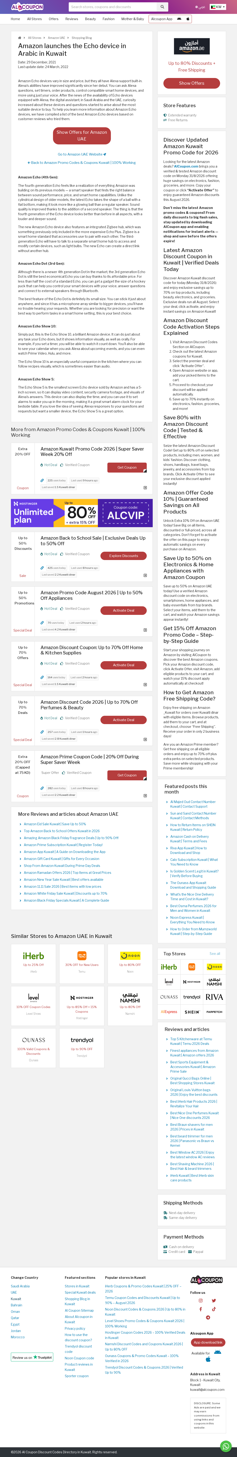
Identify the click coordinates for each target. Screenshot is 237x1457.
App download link (208, 1342)
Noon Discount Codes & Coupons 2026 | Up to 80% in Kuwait (145, 1312)
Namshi (130, 1013)
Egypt (15, 1324)
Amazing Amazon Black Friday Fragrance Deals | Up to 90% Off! (71, 838)
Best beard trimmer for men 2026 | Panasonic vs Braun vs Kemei (192, 1140)
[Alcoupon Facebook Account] (200, 1308)
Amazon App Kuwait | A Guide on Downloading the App (65, 852)
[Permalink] (42, 480)
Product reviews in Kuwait (79, 1367)
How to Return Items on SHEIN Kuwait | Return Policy (192, 827)
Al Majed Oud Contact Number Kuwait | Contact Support (193, 804)
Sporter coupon (77, 1376)
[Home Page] (27, 7)
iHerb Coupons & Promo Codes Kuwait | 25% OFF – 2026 (143, 1288)
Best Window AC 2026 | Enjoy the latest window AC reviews (192, 1155)
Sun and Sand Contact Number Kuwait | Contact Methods (193, 816)
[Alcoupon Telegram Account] (208, 1317)
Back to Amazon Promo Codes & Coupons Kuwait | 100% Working (83, 162)
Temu (81, 971)
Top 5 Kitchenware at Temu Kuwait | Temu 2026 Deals (191, 1041)
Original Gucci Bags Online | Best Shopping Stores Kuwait (192, 1081)
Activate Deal (123, 610)
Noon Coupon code (79, 1358)
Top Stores (174, 953)
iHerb (33, 971)
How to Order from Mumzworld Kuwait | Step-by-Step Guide (193, 931)
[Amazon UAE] (192, 46)
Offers (54, 19)
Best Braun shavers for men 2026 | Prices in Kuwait (191, 1127)
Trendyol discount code (78, 1349)
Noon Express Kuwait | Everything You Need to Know (192, 920)
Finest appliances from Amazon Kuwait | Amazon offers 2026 (194, 1053)
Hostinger (82, 1018)
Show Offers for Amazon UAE (82, 136)
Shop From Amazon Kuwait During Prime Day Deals (62, 866)
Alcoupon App (161, 19)
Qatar (15, 1318)
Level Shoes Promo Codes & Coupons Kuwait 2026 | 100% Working (144, 1323)
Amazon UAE (56, 38)
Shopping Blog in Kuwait (77, 1301)
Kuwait (16, 1299)
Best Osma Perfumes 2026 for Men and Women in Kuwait (193, 908)
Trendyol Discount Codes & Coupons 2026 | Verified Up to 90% (144, 1370)
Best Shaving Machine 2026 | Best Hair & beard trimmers (192, 1166)
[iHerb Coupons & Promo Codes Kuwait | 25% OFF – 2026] (33, 955)
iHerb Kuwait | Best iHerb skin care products (192, 1178)
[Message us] (226, 1446)
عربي (201, 7)
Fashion (109, 19)
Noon (130, 971)
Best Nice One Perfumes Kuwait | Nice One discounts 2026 (194, 1115)
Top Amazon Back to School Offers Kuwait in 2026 (62, 831)
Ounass (33, 1060)
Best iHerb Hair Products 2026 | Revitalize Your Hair (193, 1104)
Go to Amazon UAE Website (80, 154)
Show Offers (191, 83)
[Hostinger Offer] (82, 513)
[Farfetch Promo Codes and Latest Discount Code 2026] (214, 1011)
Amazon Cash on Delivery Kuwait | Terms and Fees (189, 839)
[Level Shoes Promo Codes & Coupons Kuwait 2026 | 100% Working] (33, 997)
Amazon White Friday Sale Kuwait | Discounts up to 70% (65, 893)
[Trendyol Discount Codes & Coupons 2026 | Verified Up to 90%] (82, 1040)
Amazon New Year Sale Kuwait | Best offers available (63, 879)
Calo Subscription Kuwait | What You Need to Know (194, 862)
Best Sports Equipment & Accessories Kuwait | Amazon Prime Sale (192, 1066)
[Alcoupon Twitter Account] (214, 1300)
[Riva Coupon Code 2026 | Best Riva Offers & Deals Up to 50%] (214, 996)
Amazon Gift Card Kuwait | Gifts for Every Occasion (61, 859)
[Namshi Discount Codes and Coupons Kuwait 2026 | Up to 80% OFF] (130, 997)
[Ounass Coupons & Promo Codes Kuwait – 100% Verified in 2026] (33, 1040)
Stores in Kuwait (77, 1286)
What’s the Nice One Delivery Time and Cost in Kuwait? (192, 897)
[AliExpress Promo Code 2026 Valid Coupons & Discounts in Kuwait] (169, 1011)
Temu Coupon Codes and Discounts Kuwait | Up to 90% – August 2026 (142, 1300)
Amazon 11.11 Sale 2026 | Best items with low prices (62, 886)
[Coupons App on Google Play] (179, 19)
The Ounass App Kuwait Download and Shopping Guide (193, 885)
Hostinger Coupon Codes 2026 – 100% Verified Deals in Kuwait (145, 1335)
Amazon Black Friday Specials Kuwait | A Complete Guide (66, 900)
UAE (14, 1292)
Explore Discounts (123, 556)
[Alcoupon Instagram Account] (200, 1300)
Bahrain (16, 1305)
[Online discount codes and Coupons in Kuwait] (19, 38)
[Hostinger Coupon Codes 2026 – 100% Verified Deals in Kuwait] (82, 997)
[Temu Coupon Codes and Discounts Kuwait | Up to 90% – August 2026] (82, 955)
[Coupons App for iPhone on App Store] (188, 19)
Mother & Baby (133, 19)
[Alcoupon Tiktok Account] (214, 1308)
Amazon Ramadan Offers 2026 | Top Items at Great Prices (67, 873)
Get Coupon (127, 467)
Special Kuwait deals (80, 1292)
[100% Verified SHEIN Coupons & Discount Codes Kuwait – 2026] (192, 1011)
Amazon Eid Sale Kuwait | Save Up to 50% (55, 824)
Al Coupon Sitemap (79, 1310)
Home (15, 19)
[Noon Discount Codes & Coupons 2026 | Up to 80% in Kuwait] (130, 955)
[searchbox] (113, 7)
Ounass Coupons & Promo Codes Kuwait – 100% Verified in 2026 (142, 1358)
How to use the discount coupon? (78, 1337)
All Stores (34, 19)
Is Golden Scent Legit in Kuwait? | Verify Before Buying (194, 873)
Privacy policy (75, 1328)
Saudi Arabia (20, 1286)
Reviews (71, 19)
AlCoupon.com (186, 166)
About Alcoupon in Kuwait (79, 1319)
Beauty (90, 19)
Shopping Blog (81, 38)
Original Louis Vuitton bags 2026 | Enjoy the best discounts (194, 1092)
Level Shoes (33, 1013)
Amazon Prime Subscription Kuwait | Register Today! (63, 845)
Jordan (16, 1331)
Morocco (18, 1337)
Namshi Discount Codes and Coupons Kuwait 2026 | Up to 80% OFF (144, 1346)
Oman (15, 1312)
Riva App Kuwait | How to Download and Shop (188, 850)
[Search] (162, 7)
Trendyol (82, 1056)
